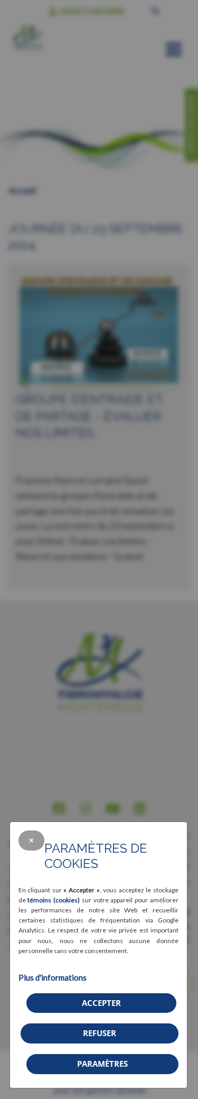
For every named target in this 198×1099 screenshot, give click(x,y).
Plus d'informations (52, 977)
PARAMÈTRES (102, 1063)
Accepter (101, 1003)
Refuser (99, 1033)
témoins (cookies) (53, 900)
